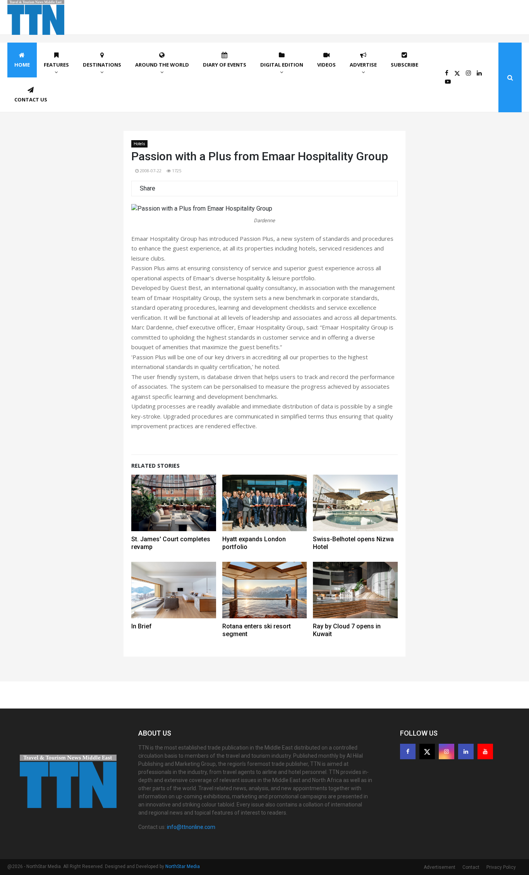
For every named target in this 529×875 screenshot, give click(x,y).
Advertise (363, 64)
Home (22, 64)
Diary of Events (224, 64)
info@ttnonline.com (191, 827)
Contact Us (30, 99)
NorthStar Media (182, 866)
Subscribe (404, 64)
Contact (470, 867)
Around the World (162, 64)
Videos (326, 64)
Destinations (102, 64)
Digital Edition (281, 64)
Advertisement (439, 867)
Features (56, 64)
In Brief (141, 626)
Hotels (139, 144)
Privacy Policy (501, 867)
